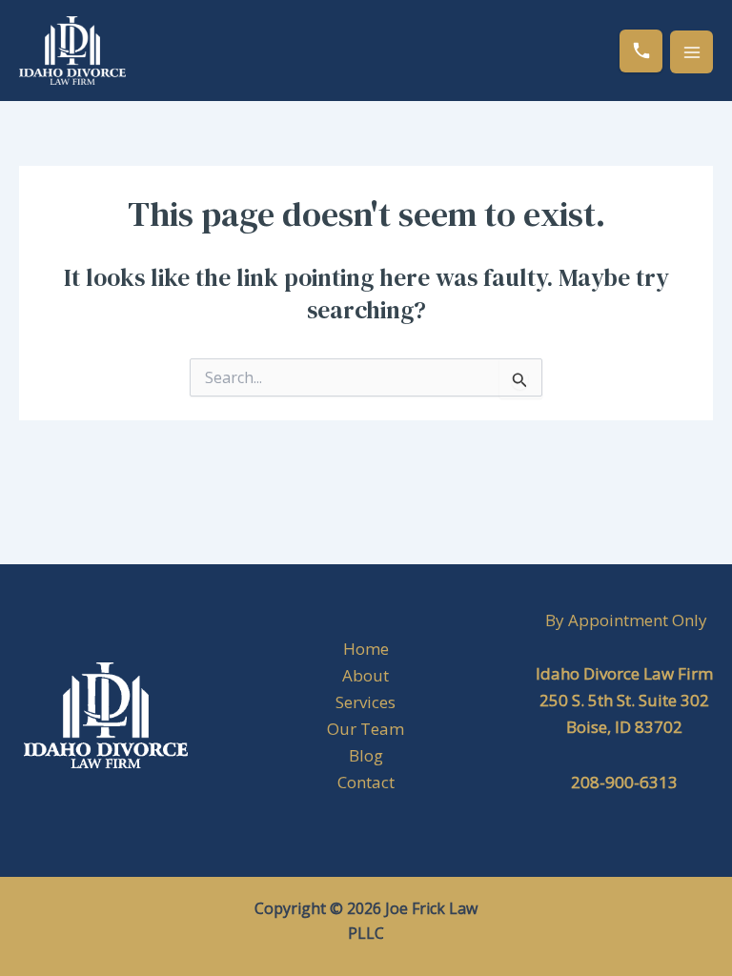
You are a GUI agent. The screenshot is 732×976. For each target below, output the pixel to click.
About (365, 675)
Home (366, 649)
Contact (366, 782)
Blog (366, 755)
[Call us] (641, 51)
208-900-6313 (624, 782)
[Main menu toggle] (691, 51)
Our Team (365, 729)
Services (366, 702)
